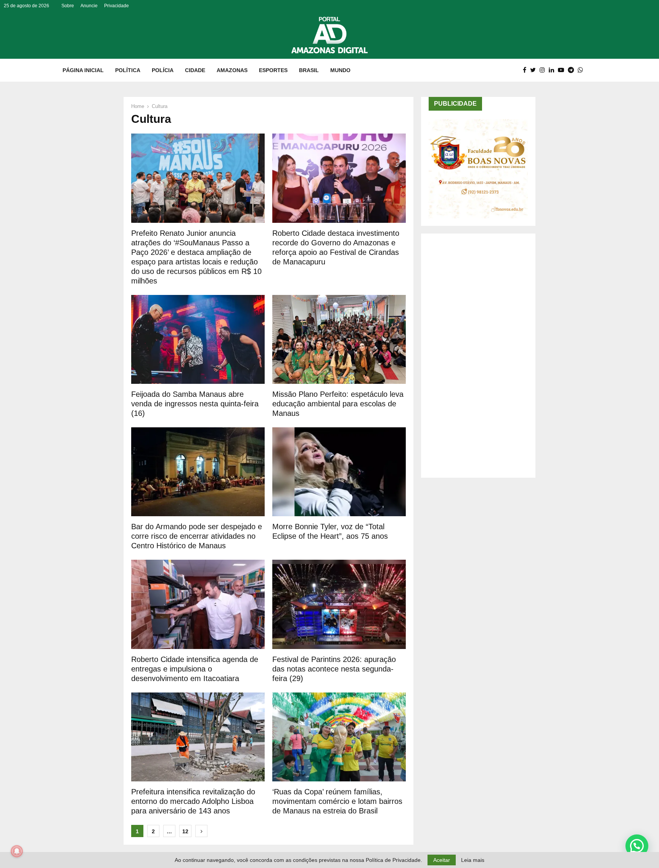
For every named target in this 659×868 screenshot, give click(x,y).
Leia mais (472, 860)
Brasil (309, 70)
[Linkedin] (553, 70)
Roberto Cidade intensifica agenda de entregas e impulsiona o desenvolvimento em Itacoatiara (194, 669)
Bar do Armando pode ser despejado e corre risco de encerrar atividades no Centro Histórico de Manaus (196, 536)
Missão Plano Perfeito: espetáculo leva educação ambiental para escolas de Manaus (337, 403)
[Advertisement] (478, 355)
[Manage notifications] (17, 851)
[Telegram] (573, 70)
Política (127, 70)
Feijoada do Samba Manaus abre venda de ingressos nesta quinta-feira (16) (195, 403)
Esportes (273, 70)
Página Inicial (83, 70)
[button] (636, 845)
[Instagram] (544, 70)
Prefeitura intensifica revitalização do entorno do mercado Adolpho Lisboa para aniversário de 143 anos (193, 801)
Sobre (67, 5)
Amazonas (232, 70)
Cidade (195, 70)
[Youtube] (563, 70)
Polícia (163, 70)
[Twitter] (535, 70)
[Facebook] (526, 70)
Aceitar (441, 860)
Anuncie (89, 5)
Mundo (340, 70)
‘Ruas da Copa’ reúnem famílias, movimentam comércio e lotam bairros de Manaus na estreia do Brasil (337, 801)
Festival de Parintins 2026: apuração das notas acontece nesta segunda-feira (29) (334, 669)
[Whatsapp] (582, 70)
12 (185, 831)
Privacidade (116, 5)
